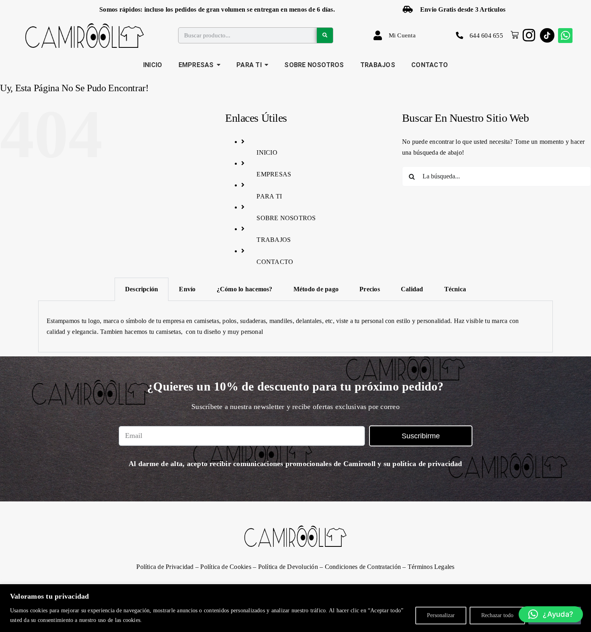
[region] (295, 608)
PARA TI (269, 196)
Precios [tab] (369, 289)
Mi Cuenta (402, 35)
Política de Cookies (225, 566)
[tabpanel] (295, 326)
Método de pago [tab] (316, 289)
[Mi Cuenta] (378, 35)
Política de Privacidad (164, 566)
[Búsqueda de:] (496, 175)
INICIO (267, 152)
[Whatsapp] (565, 35)
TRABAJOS (274, 239)
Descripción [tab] (141, 289)
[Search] (325, 35)
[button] (551, 614)
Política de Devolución (288, 566)
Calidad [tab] (412, 289)
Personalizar (441, 615)
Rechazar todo (497, 615)
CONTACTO (275, 261)
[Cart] (512, 35)
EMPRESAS (274, 174)
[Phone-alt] (459, 35)
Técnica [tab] (455, 289)
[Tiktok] (547, 35)
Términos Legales (431, 566)
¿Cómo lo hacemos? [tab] (245, 289)
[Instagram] (529, 35)
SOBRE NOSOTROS (286, 218)
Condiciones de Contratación (363, 566)
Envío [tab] (187, 289)
